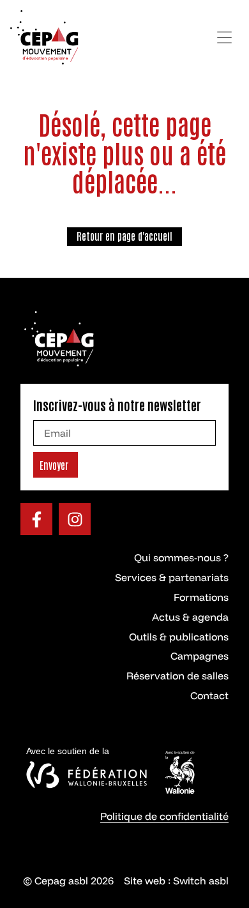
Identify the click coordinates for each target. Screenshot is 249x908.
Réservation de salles (177, 675)
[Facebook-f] (36, 519)
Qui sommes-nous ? (181, 557)
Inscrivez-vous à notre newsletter (117, 405)
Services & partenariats (172, 577)
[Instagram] (75, 519)
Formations (201, 597)
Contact (209, 695)
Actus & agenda (190, 616)
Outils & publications (179, 636)
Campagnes (199, 655)
